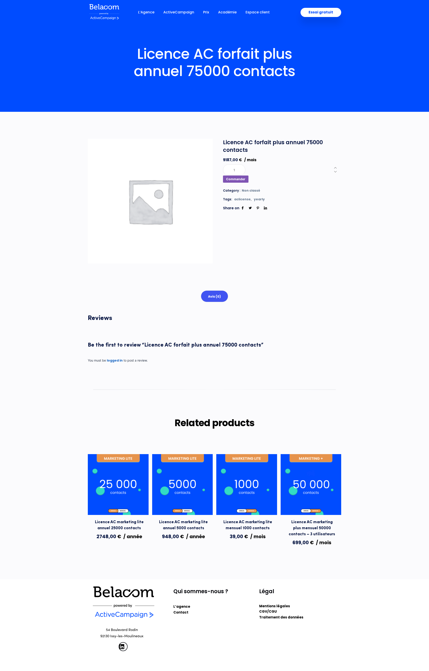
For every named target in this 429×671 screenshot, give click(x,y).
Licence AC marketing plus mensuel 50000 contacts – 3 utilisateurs (312, 528)
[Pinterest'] (257, 208)
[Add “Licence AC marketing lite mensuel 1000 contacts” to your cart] (246, 505)
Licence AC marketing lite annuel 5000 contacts (183, 525)
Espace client (258, 12)
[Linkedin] (265, 208)
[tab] (214, 296)
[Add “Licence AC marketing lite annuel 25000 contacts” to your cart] (118, 505)
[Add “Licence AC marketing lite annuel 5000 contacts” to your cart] (182, 505)
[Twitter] (250, 208)
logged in (115, 360)
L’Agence (146, 12)
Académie (227, 12)
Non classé (251, 190)
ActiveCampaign (178, 12)
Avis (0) (214, 296)
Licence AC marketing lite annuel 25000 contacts (119, 525)
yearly (259, 199)
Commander (235, 179)
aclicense (242, 199)
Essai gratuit (321, 12)
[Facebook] (242, 208)
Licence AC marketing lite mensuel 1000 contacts (247, 525)
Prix (206, 12)
